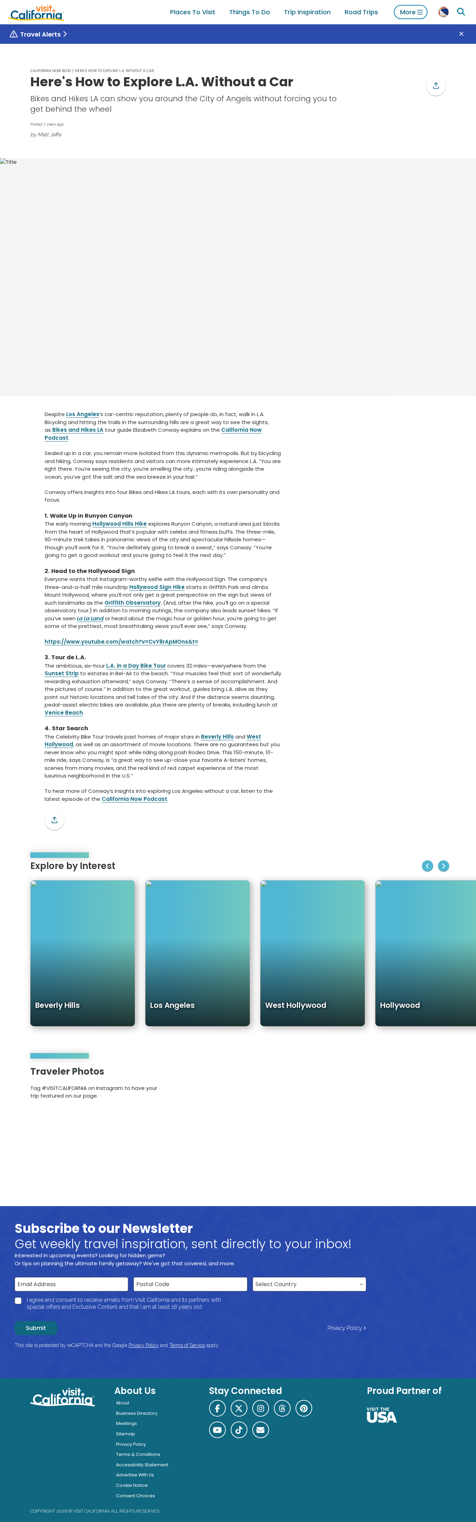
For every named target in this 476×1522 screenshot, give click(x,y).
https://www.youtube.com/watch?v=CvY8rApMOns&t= (121, 641)
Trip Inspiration (307, 12)
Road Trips (361, 12)
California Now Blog (50, 70)
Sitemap (125, 1434)
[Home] (36, 12)
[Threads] (282, 1408)
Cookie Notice (132, 1485)
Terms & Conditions (138, 1454)
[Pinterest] (426, 1085)
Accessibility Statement (142, 1465)
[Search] (461, 12)
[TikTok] (239, 1429)
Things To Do (249, 12)
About (122, 1403)
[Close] (466, 34)
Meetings (126, 1423)
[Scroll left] (427, 865)
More (408, 12)
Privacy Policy (345, 1328)
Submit (36, 1328)
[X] (239, 1408)
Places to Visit (192, 12)
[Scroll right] (443, 865)
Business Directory (137, 1413)
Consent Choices (135, 1496)
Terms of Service (187, 1345)
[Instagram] (416, 1085)
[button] (436, 86)
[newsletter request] (260, 1429)
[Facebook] (217, 1408)
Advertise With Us (135, 1475)
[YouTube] (435, 1085)
